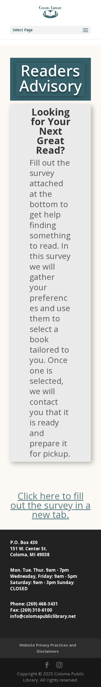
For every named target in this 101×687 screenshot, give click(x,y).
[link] (50, 12)
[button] (50, 30)
